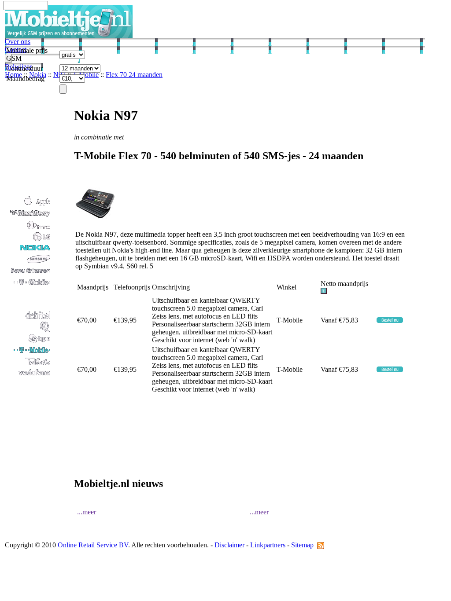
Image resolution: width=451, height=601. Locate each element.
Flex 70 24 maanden (134, 74)
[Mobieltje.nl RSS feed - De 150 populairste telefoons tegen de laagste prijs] (320, 545)
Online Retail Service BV (93, 545)
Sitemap (302, 545)
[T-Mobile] (28, 353)
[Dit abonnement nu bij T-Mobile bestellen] (390, 320)
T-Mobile (86, 74)
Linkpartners (267, 545)
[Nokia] (28, 251)
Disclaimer (229, 545)
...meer (86, 512)
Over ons (17, 41)
